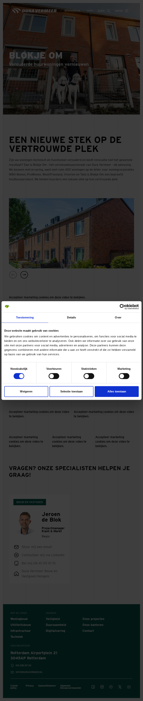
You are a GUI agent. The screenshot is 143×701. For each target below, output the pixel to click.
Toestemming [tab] (25, 317)
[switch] (54, 376)
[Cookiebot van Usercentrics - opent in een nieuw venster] (122, 307)
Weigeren (26, 391)
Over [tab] (118, 317)
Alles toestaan (116, 391)
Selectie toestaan (71, 391)
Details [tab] (71, 317)
